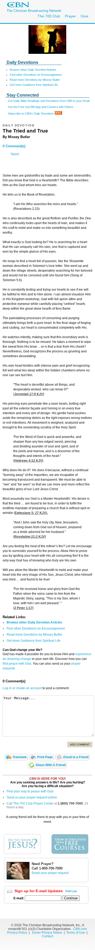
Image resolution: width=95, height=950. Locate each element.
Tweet (15, 154)
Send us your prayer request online (32, 797)
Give (84, 16)
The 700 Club (48, 16)
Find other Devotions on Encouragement (35, 74)
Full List (71, 891)
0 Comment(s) (14, 146)
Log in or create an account (22, 688)
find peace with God (17, 663)
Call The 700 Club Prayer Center (30, 803)
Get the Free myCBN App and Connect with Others (40, 106)
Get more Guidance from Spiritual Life (34, 84)
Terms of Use (76, 932)
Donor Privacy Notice (47, 932)
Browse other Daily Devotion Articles (33, 69)
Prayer (70, 16)
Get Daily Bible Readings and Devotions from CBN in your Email (48, 100)
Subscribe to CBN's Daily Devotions (31, 113)
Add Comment (80, 744)
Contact (47, 936)
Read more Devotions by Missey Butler (35, 79)
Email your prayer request (50, 873)
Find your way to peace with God (30, 791)
